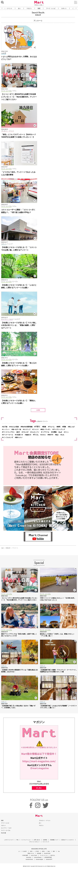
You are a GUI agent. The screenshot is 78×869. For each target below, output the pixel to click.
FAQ (17, 839)
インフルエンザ (8, 437)
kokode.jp (28, 857)
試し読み (39, 788)
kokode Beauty (37, 857)
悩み (57, 435)
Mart (49, 851)
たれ (62, 435)
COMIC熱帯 (25, 855)
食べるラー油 (16, 429)
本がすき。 (53, 855)
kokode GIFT (49, 859)
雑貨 (39, 8)
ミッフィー (6, 429)
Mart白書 (3, 833)
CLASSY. (25, 851)
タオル (43, 435)
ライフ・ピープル (5, 830)
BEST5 (51, 435)
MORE (38, 410)
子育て (37, 427)
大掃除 (54, 432)
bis (59, 851)
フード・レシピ (50, 8)
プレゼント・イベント (44, 820)
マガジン (29, 8)
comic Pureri (34, 855)
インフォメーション (26, 839)
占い (19, 8)
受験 (64, 427)
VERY (31, 851)
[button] (1, 8)
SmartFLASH (47, 853)
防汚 (18, 432)
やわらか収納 (14, 427)
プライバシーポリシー (34, 841)
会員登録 (45, 839)
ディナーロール (8, 435)
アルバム (52, 427)
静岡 (58, 427)
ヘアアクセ (45, 432)
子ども (36, 435)
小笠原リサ (19, 435)
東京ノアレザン (46, 429)
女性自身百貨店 (48, 857)
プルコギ (25, 432)
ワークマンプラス (8, 432)
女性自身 (39, 853)
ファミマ (36, 429)
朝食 (44, 427)
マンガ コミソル (44, 855)
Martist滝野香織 (27, 427)
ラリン (67, 432)
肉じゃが (72, 427)
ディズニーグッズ (59, 429)
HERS (43, 851)
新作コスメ (19, 437)
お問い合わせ (37, 839)
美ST (54, 851)
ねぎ (60, 432)
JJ (19, 851)
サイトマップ (46, 841)
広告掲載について (54, 839)
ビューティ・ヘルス (6, 828)
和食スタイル (31, 853)
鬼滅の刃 (28, 435)
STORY (37, 851)
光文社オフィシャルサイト (67, 839)
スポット (64, 8)
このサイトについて (9, 839)
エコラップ (27, 429)
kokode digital (39, 859)
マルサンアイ (35, 432)
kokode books (29, 859)
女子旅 (5, 427)
